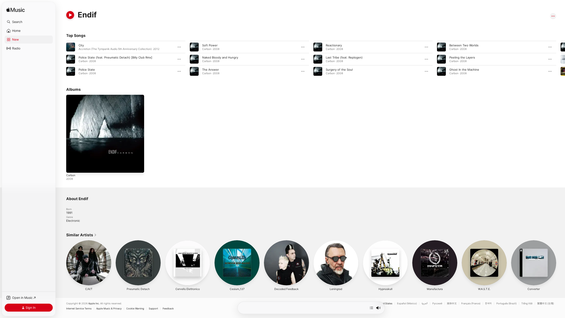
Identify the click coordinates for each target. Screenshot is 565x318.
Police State (87, 69)
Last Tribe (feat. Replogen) (344, 57)
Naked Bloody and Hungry (220, 57)
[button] (29, 22)
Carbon (71, 96)
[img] (15, 10)
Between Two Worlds (463, 45)
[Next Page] (560, 59)
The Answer (210, 69)
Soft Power (210, 45)
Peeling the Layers (462, 57)
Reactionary (334, 45)
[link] (81, 235)
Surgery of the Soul (339, 69)
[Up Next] (371, 308)
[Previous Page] (62, 59)
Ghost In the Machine (464, 69)
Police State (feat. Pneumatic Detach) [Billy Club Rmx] (115, 57)
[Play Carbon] (71, 167)
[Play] (70, 15)
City (81, 45)
